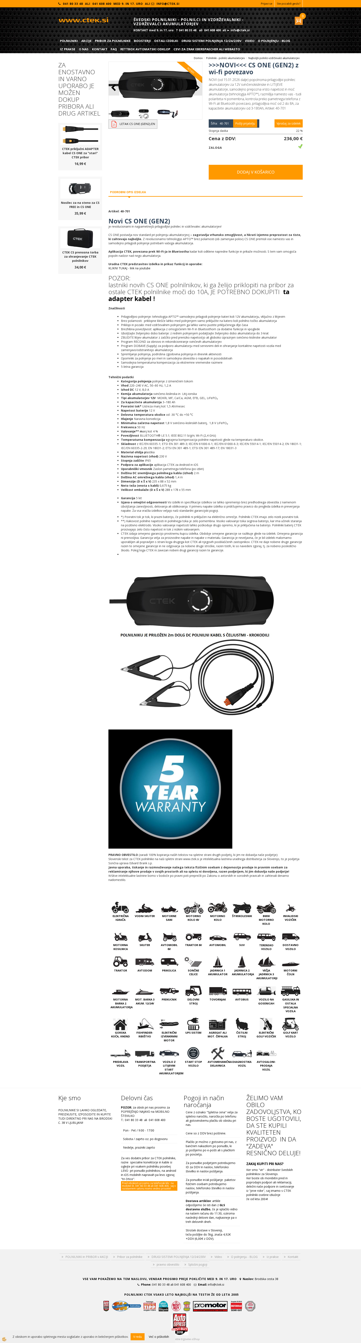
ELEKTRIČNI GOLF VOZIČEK (266, 1034)
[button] (197, 88)
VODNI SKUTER (145, 916)
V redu (137, 1337)
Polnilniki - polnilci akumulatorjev (225, 58)
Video (249, 41)
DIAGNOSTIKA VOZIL (242, 1064)
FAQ (114, 49)
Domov (198, 58)
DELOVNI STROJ (193, 1001)
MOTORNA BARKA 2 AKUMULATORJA (122, 1003)
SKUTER (145, 945)
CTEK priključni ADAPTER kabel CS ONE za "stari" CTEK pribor (80, 153)
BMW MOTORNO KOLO (266, 920)
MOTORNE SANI (169, 918)
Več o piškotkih (159, 1337)
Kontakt (99, 49)
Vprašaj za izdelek (289, 123)
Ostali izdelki (166, 41)
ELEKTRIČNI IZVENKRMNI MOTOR (169, 1036)
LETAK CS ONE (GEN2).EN (137, 124)
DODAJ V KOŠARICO (256, 172)
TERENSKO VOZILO (266, 947)
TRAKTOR (120, 970)
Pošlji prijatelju (245, 123)
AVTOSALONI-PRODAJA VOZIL (266, 1065)
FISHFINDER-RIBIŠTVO (144, 1034)
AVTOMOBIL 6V (169, 947)
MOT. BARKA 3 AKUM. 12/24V (144, 1001)
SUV (242, 945)
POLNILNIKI (69, 41)
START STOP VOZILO (193, 1064)
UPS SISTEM (193, 1032)
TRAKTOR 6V (193, 945)
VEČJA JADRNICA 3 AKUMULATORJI (266, 974)
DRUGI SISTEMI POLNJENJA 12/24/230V (212, 41)
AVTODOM (144, 970)
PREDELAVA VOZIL (120, 1064)
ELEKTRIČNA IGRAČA (121, 918)
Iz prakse (67, 49)
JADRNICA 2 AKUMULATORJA (243, 972)
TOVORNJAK (218, 999)
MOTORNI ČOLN (290, 972)
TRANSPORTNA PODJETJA (145, 1064)
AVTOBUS (242, 999)
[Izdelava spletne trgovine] (196, 1339)
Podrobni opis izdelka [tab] (128, 192)
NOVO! (191, 70)
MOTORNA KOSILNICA (120, 947)
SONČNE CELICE (193, 972)
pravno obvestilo (168, 1264)
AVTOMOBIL (217, 945)
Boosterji (142, 41)
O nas (84, 49)
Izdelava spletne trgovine (176, 1339)
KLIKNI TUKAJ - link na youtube (129, 268)
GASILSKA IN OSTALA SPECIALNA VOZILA (290, 1005)
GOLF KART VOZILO (290, 1034)
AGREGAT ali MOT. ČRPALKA (218, 1034)
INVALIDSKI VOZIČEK (290, 918)
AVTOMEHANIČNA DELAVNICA (220, 1064)
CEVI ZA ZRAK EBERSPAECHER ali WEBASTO (207, 49)
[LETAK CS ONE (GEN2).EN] (114, 124)
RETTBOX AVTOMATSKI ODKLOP (145, 49)
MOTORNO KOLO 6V (193, 918)
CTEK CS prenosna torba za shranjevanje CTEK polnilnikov (80, 256)
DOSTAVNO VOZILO (291, 947)
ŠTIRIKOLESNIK (242, 916)
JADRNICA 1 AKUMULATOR (218, 972)
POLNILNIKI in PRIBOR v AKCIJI (86, 1257)
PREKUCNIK (169, 999)
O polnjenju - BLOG (274, 41)
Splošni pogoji (197, 1264)
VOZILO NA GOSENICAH (266, 1001)
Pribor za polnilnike (113, 41)
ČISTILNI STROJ (242, 1034)
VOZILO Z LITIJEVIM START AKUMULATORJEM (171, 1067)
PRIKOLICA (169, 970)
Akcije (86, 41)
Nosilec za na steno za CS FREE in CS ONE (80, 205)
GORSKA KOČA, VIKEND (120, 1034)
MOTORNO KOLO (217, 918)
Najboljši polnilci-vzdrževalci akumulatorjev (274, 58)
